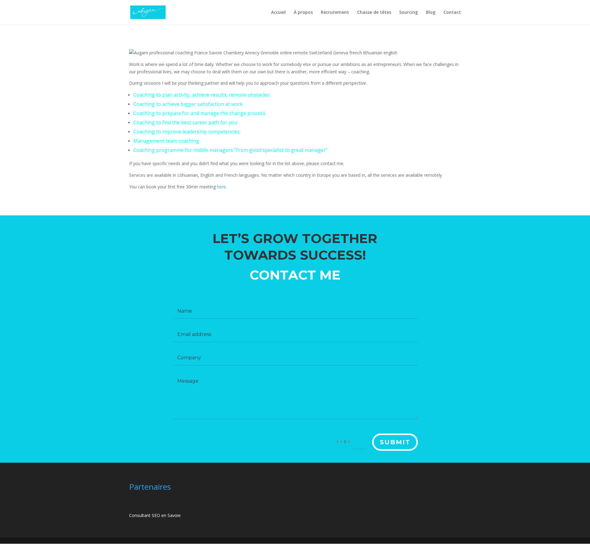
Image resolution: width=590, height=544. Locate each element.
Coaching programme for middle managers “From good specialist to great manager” (230, 150)
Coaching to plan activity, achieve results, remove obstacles (201, 94)
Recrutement (335, 12)
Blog (430, 12)
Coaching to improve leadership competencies (186, 131)
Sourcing (408, 12)
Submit (395, 442)
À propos (303, 12)
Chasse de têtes (374, 12)
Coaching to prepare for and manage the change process (199, 113)
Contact (452, 12)
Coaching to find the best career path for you (185, 122)
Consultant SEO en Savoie (155, 515)
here (221, 187)
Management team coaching (166, 140)
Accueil (278, 12)
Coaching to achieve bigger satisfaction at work (188, 104)
